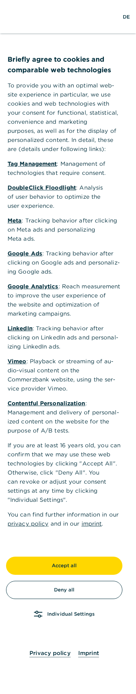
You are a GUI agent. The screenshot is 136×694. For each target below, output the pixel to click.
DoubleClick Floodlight (42, 187)
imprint (92, 523)
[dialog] (68, 347)
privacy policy (28, 523)
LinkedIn (20, 328)
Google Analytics (33, 286)
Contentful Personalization (46, 403)
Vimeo (17, 361)
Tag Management (32, 163)
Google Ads (25, 253)
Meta (15, 220)
